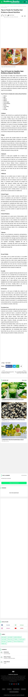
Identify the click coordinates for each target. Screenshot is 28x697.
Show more (24, 380)
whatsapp (22, 625)
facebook (8, 625)
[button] (23, 2)
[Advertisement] (14, 32)
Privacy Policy (16, 689)
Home (2, 6)
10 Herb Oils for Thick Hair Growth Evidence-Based (13, 439)
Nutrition (16, 639)
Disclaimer (23, 689)
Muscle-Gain (10, 639)
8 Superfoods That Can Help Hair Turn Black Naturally (13, 419)
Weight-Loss (3, 643)
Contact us (9, 689)
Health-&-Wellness (17, 637)
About (3, 689)
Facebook (10, 366)
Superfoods (9, 641)
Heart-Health (3, 639)
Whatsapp (17, 366)
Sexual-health (21, 639)
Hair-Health (7, 6)
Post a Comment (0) (14, 483)
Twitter (14, 366)
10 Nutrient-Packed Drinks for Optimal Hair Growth (13, 399)
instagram (8, 628)
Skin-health (3, 641)
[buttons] (9, 684)
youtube (21, 628)
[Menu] (2, 2)
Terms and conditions (14, 691)
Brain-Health (3, 637)
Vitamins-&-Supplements (18, 641)
